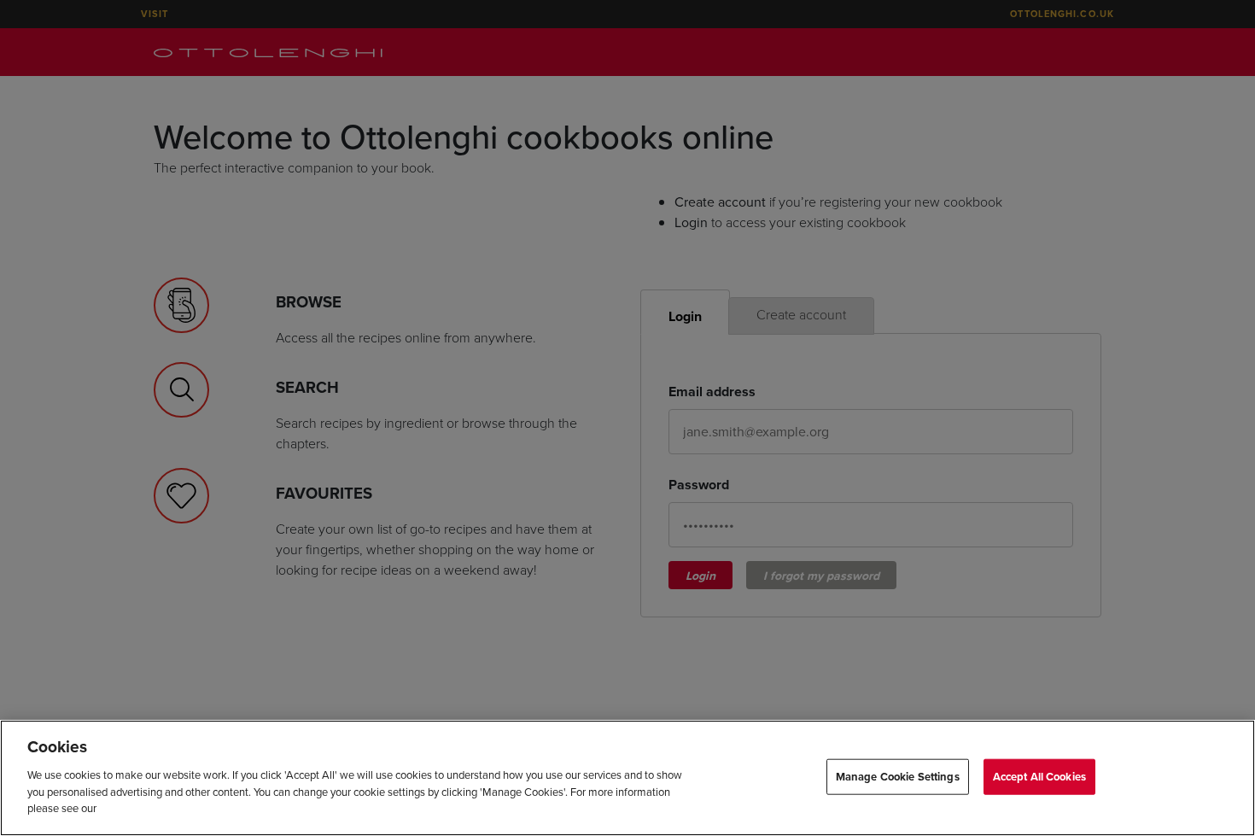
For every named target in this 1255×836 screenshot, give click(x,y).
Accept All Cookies (1039, 776)
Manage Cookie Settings (898, 776)
